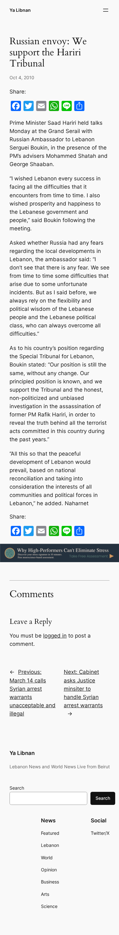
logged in (55, 635)
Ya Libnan (20, 10)
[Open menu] (105, 10)
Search (17, 788)
